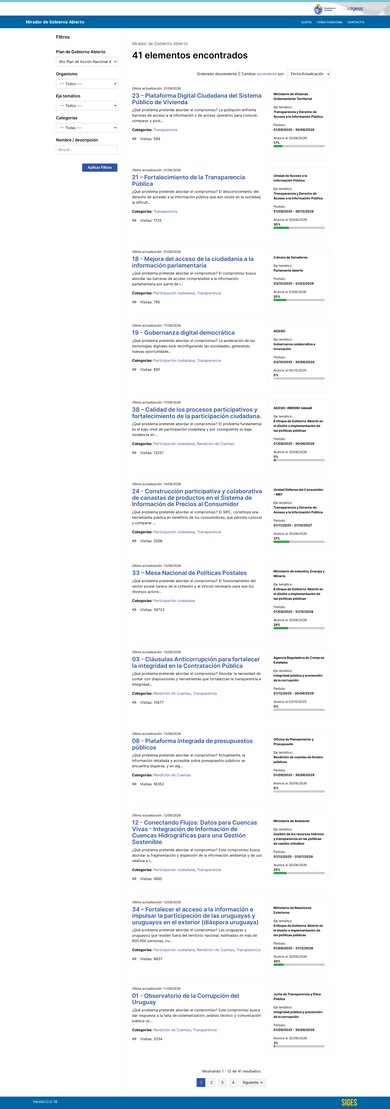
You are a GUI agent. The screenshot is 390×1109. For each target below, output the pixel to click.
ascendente (267, 73)
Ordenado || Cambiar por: (241, 73)
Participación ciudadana (174, 293)
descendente (226, 73)
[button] (99, 168)
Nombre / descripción (77, 140)
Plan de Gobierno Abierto (80, 51)
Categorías (66, 117)
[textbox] (86, 149)
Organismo (66, 73)
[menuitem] (306, 21)
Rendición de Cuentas (215, 443)
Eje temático (68, 96)
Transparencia (165, 129)
